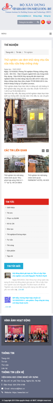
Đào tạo (10, 229)
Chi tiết (21, 289)
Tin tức (18, 52)
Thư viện (5, 365)
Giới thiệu (11, 207)
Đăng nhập (37, 16)
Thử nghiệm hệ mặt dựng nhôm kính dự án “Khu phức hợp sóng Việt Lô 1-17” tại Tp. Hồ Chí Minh (13, 179)
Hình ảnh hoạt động (17, 320)
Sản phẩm (11, 250)
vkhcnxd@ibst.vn (24, 16)
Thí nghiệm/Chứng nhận (16, 234)
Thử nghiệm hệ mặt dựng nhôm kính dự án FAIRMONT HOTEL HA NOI (38, 177)
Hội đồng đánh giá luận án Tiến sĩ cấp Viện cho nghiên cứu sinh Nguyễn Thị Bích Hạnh (29, 274)
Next (47, 150)
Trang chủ (9, 52)
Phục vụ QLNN (13, 218)
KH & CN (10, 223)
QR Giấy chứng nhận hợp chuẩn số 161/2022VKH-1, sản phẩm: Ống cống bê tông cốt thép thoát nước (30, 300)
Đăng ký (47, 16)
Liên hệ (4, 368)
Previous (43, 150)
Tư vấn (10, 239)
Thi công (10, 245)
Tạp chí (10, 256)
